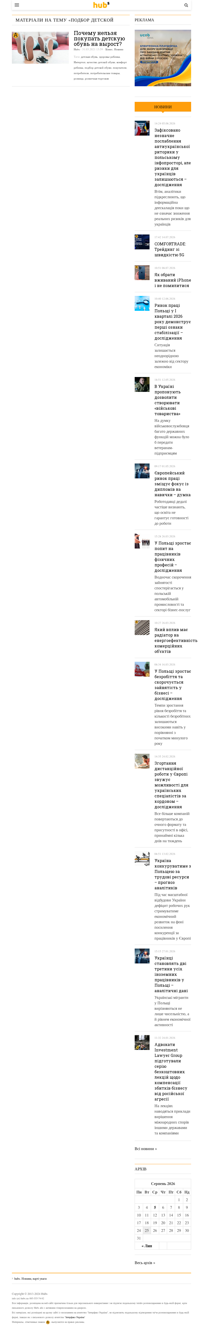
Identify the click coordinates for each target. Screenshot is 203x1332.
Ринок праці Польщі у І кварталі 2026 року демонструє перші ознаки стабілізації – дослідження (172, 322)
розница (78, 78)
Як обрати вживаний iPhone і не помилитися (172, 280)
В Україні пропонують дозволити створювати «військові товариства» (167, 400)
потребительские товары (105, 73)
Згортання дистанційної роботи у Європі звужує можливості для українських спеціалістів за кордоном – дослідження (171, 784)
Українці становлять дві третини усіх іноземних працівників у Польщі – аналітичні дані (171, 974)
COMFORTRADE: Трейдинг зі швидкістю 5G (170, 249)
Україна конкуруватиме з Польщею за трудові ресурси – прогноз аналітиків (172, 874)
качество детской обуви (101, 62)
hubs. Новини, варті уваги (101, 5)
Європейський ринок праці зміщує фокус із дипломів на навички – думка (172, 483)
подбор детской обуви (98, 67)
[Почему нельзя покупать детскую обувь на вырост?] (40, 48)
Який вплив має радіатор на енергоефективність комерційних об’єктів (176, 640)
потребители (81, 73)
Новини (118, 49)
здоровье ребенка (109, 56)
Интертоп (79, 62)
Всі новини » (146, 1148)
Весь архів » (145, 1262)
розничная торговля (97, 78)
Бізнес (109, 49)
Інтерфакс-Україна (75, 1317)
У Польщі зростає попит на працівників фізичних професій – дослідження (172, 556)
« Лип (147, 1245)
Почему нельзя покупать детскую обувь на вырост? (99, 38)
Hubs (77, 49)
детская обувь (89, 56)
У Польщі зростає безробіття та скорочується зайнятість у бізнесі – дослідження (172, 684)
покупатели (120, 67)
